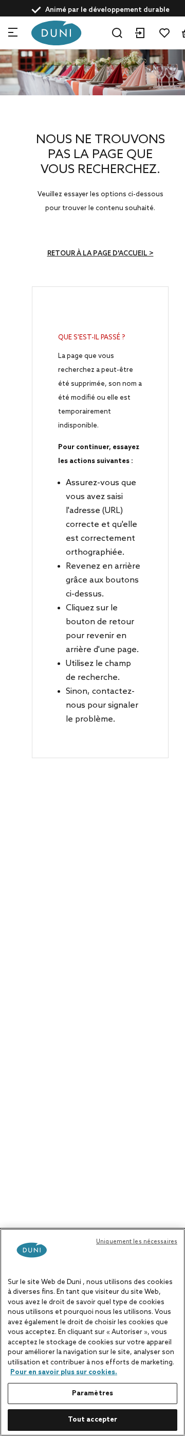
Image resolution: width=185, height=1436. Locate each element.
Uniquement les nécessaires (136, 1241)
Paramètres (92, 1393)
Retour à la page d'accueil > (100, 254)
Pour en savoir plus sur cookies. (63, 1372)
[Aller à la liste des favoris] (164, 33)
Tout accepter (93, 1420)
